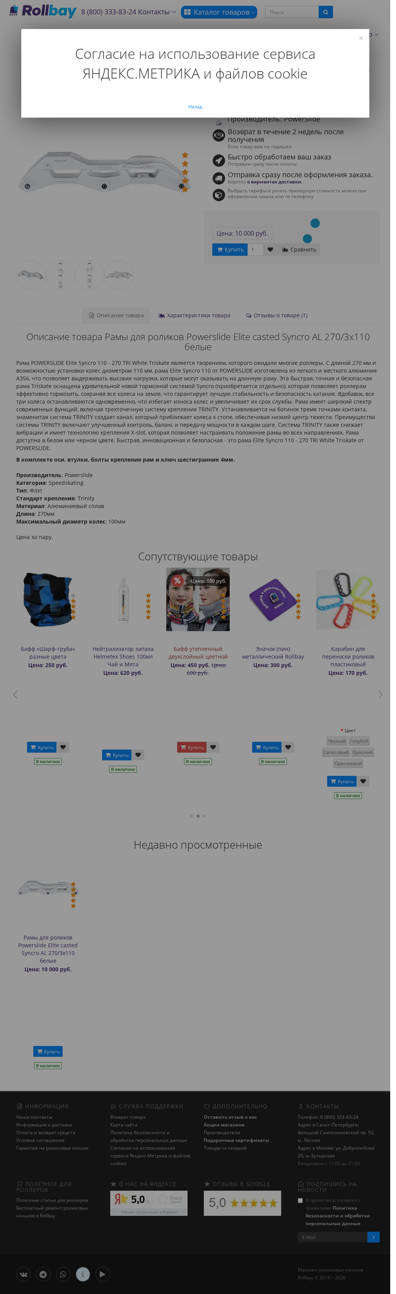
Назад (195, 106)
